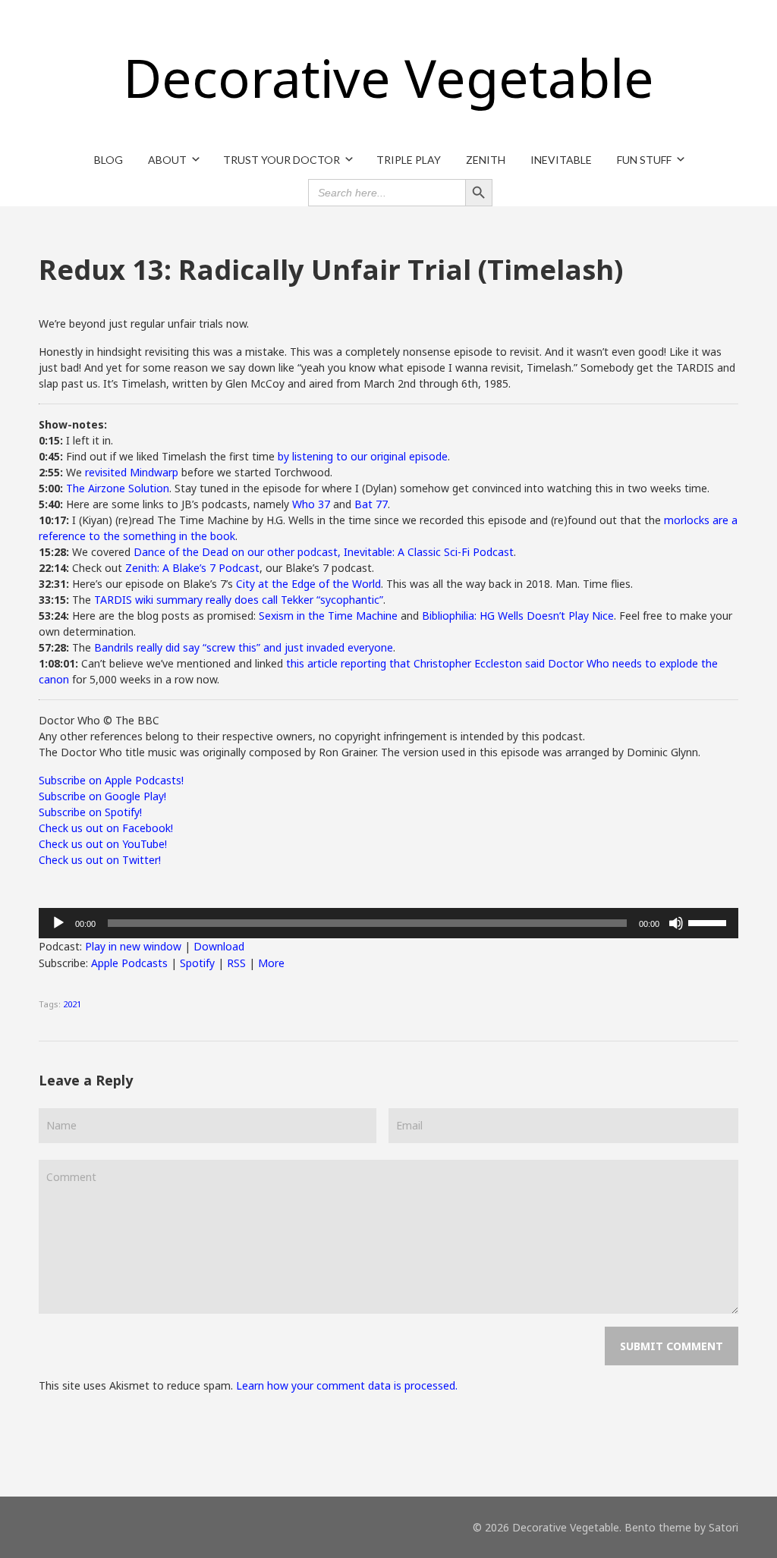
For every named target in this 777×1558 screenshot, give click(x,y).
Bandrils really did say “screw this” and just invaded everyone (243, 647)
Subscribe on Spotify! (90, 812)
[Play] (58, 923)
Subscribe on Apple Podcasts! (111, 780)
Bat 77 (371, 504)
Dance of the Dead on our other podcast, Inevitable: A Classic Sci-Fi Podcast (324, 552)
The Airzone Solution (117, 488)
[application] (388, 923)
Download (218, 946)
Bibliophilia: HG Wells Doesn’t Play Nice (518, 615)
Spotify (197, 963)
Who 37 (311, 504)
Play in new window (133, 946)
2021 (72, 1004)
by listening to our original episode (363, 456)
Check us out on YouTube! (103, 844)
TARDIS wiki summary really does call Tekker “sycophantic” (238, 599)
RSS (236, 963)
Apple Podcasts (129, 963)
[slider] (709, 921)
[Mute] (676, 923)
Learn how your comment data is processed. (347, 1385)
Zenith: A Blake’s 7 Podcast (192, 568)
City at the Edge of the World (308, 583)
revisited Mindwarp (131, 472)
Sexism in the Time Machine (328, 615)
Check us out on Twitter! (100, 860)
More (271, 963)
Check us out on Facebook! (106, 828)
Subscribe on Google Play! (102, 796)
